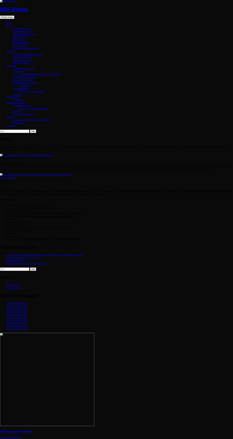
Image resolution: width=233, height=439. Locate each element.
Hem (8, 22)
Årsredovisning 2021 (16, 311)
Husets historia (20, 45)
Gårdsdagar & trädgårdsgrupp (27, 54)
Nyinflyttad (18, 100)
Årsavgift (17, 94)
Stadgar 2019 (13, 285)
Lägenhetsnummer (22, 31)
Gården (10, 51)
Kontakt (10, 117)
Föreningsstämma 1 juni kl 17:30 (22, 257)
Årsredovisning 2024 (16, 306)
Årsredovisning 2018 (16, 320)
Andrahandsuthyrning (24, 68)
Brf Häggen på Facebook (16, 431)
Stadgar (16, 111)
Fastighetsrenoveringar (24, 34)
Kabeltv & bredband (23, 80)
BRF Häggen (14, 9)
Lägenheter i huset (22, 28)
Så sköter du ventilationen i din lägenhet (26, 263)
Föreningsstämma (21, 105)
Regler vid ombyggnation (32, 91)
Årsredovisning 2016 (16, 326)
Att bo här (11, 65)
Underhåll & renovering (25, 82)
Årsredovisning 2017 (16, 323)
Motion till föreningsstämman (33, 108)
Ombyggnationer (21, 88)
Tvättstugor (18, 71)
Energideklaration (21, 42)
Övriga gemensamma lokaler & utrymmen (40, 74)
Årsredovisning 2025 (16, 303)
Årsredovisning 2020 (16, 314)
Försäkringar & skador (24, 77)
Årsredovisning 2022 (16, 308)
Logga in (10, 125)
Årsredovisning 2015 (16, 328)
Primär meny (7, 17)
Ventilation (24, 85)
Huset (9, 25)
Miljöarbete (18, 40)
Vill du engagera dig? (23, 114)
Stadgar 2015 (13, 287)
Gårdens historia (21, 62)
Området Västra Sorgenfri (26, 48)
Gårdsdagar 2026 (15, 260)
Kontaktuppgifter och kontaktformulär (32, 120)
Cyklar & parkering (22, 57)
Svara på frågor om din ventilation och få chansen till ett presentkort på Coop (44, 255)
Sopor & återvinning (23, 60)
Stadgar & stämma (15, 102)
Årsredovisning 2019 (16, 317)
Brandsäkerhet (20, 37)
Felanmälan (18, 122)
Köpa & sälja (12, 97)
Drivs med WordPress (11, 437)
